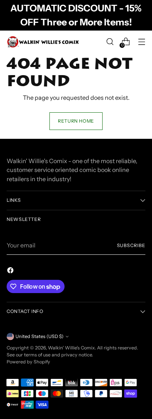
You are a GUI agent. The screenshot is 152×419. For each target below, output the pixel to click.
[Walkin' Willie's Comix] (43, 42)
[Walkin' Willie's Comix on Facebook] (11, 271)
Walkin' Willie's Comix (71, 348)
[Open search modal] (109, 41)
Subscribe (131, 245)
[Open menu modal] (141, 41)
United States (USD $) (39, 336)
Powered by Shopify (28, 362)
